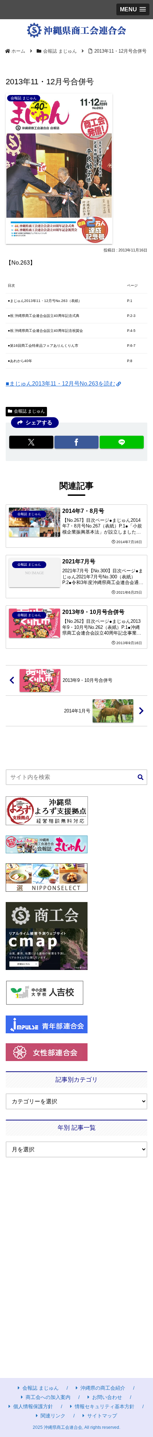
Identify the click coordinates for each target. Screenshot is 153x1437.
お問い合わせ (107, 1397)
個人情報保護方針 (33, 1406)
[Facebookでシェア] (76, 442)
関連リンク (53, 1416)
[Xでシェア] (31, 442)
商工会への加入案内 (48, 1397)
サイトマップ (102, 1416)
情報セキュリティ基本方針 (104, 1406)
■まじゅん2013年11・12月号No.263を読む (60, 384)
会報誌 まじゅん (29, 411)
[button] (140, 777)
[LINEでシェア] (122, 442)
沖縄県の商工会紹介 (102, 1388)
